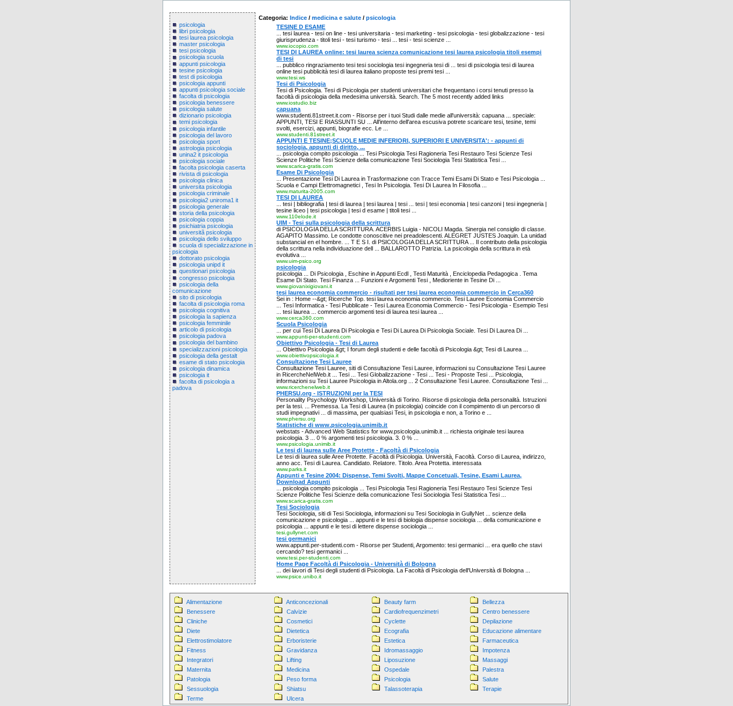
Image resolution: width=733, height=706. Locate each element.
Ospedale (396, 669)
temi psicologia (198, 122)
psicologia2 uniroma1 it (208, 200)
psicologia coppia (201, 219)
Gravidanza (302, 650)
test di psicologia (200, 76)
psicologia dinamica (204, 368)
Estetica (394, 640)
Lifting (294, 660)
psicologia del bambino (208, 342)
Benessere (201, 611)
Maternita (199, 669)
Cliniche (197, 621)
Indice (298, 17)
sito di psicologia (200, 297)
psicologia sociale (202, 161)
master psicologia (202, 44)
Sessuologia (202, 689)
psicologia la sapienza (207, 316)
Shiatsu (296, 689)
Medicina (298, 669)
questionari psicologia (207, 271)
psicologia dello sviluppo (210, 239)
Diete (193, 631)
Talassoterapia (403, 689)
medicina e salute (336, 17)
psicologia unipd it (202, 264)
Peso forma (302, 679)
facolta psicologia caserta (212, 167)
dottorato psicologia (204, 258)
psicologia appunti (202, 83)
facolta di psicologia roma (212, 303)
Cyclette (395, 621)
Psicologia (397, 679)
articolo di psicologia (205, 329)
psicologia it (194, 375)
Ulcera (295, 698)
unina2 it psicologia (203, 154)
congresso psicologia (206, 278)
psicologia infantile (202, 129)
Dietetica (298, 631)
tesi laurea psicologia (206, 37)
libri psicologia (197, 31)
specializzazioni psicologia (213, 349)
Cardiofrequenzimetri (411, 611)
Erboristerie (302, 640)
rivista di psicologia (203, 174)
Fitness (196, 650)
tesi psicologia (197, 50)
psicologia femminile (205, 323)
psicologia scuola (201, 57)
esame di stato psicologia (212, 362)
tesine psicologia (200, 70)
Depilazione (497, 621)
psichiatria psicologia (206, 226)
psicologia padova (202, 336)
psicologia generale (204, 206)
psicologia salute (200, 109)
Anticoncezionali (307, 602)
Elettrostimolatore (209, 640)
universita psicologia (205, 186)
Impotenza (496, 650)
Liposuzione (399, 660)
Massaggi (495, 660)
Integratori (200, 660)
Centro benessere (506, 611)
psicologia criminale (204, 193)
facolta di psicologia (204, 96)
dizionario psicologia (205, 115)
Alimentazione (204, 602)
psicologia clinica (201, 180)
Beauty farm (400, 602)
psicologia (192, 24)
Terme (195, 698)
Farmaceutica (500, 640)
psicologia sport (199, 141)
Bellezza (493, 602)
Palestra (493, 669)
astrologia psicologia (205, 148)
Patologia (198, 679)
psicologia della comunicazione (195, 287)
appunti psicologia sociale (212, 89)
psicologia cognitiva (204, 310)
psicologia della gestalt (208, 355)
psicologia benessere (206, 102)
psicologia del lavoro (205, 135)
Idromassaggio (403, 650)
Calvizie (297, 611)
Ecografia (396, 631)
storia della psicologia (206, 213)
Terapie (492, 689)
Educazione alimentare (511, 631)
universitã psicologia (205, 232)
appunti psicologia (202, 64)
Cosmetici (299, 621)
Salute (490, 679)
